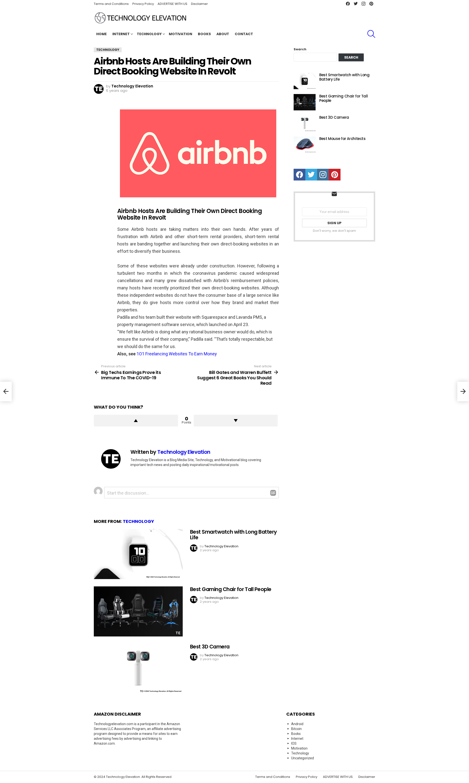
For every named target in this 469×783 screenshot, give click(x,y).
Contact (244, 34)
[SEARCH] (371, 34)
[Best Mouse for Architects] (305, 145)
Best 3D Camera (210, 646)
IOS (294, 743)
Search (300, 49)
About (222, 34)
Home (101, 34)
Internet (121, 34)
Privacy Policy (143, 3)
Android (297, 724)
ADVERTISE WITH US (172, 3)
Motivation (180, 34)
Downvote (236, 420)
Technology (149, 34)
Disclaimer (199, 3)
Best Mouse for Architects (342, 138)
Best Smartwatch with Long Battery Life (233, 534)
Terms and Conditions (111, 3)
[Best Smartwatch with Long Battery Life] (138, 554)
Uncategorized (302, 758)
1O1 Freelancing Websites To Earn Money (177, 353)
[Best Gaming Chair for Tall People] (138, 611)
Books (204, 34)
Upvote (136, 420)
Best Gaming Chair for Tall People (230, 589)
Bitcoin (296, 729)
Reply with (273, 493)
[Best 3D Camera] (138, 669)
